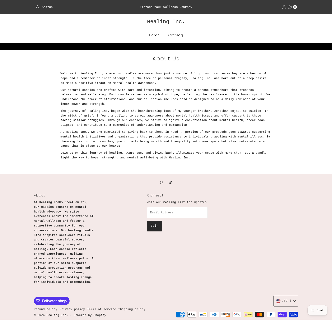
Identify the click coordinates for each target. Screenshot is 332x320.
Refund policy (45, 309)
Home (154, 35)
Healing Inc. (166, 22)
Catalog (175, 35)
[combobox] (76, 6)
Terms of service (101, 309)
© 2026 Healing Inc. (52, 315)
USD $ (287, 301)
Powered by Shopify (90, 315)
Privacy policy (72, 309)
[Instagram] (161, 183)
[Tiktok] (170, 183)
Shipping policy (131, 309)
